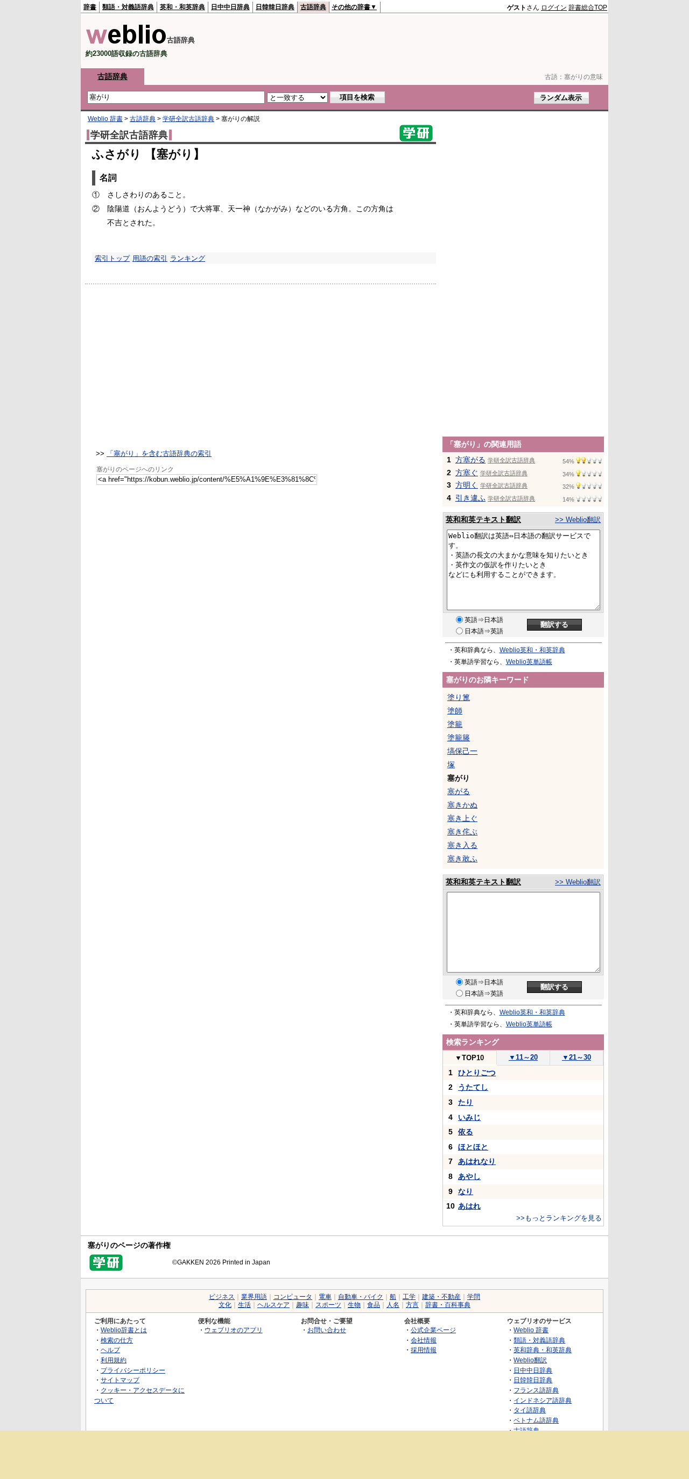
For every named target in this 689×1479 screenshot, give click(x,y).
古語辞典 (313, 7)
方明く (466, 485)
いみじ (469, 1117)
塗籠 (454, 724)
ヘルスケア (273, 1305)
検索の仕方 (117, 1340)
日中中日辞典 (230, 7)
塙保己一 (462, 751)
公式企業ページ (433, 1329)
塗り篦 (458, 697)
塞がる (458, 791)
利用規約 (113, 1359)
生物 (354, 1305)
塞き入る (462, 845)
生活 (244, 1305)
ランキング (187, 258)
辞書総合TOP (587, 7)
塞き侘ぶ (462, 831)
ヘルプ (110, 1349)
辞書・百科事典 (447, 1305)
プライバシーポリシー (133, 1370)
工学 (409, 1297)
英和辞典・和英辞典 (543, 1349)
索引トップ (112, 258)
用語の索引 (149, 258)
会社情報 (424, 1340)
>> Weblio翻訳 (578, 520)
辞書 (89, 7)
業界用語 (254, 1297)
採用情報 (424, 1349)
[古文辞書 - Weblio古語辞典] (126, 42)
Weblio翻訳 (530, 1359)
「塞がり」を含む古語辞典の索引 (159, 453)
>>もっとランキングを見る (559, 1218)
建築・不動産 (441, 1297)
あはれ (469, 1206)
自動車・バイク (360, 1297)
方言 (412, 1305)
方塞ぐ (466, 472)
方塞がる (470, 459)
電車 (325, 1297)
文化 (225, 1305)
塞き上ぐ (462, 818)
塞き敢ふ (462, 858)
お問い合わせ (326, 1329)
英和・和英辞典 (182, 7)
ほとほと (473, 1146)
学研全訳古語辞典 (188, 119)
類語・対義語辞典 (128, 7)
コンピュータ (292, 1297)
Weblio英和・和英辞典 (532, 650)
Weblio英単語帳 (529, 662)
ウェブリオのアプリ (234, 1329)
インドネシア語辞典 (543, 1400)
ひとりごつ (477, 1072)
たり (465, 1102)
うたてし (473, 1087)
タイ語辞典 (530, 1409)
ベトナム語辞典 (536, 1420)
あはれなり (477, 1161)
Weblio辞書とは (124, 1329)
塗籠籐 (458, 737)
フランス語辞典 (536, 1390)
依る (465, 1131)
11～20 (523, 1057)
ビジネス (222, 1297)
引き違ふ (470, 498)
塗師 (454, 710)
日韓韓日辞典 (275, 7)
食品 (373, 1305)
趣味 (302, 1305)
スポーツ (328, 1305)
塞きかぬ (462, 805)
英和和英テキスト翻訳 (483, 519)
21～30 (576, 1057)
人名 (392, 1305)
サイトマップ (120, 1379)
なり (465, 1191)
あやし (469, 1176)
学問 (473, 1297)
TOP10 (469, 1058)
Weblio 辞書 (105, 119)
